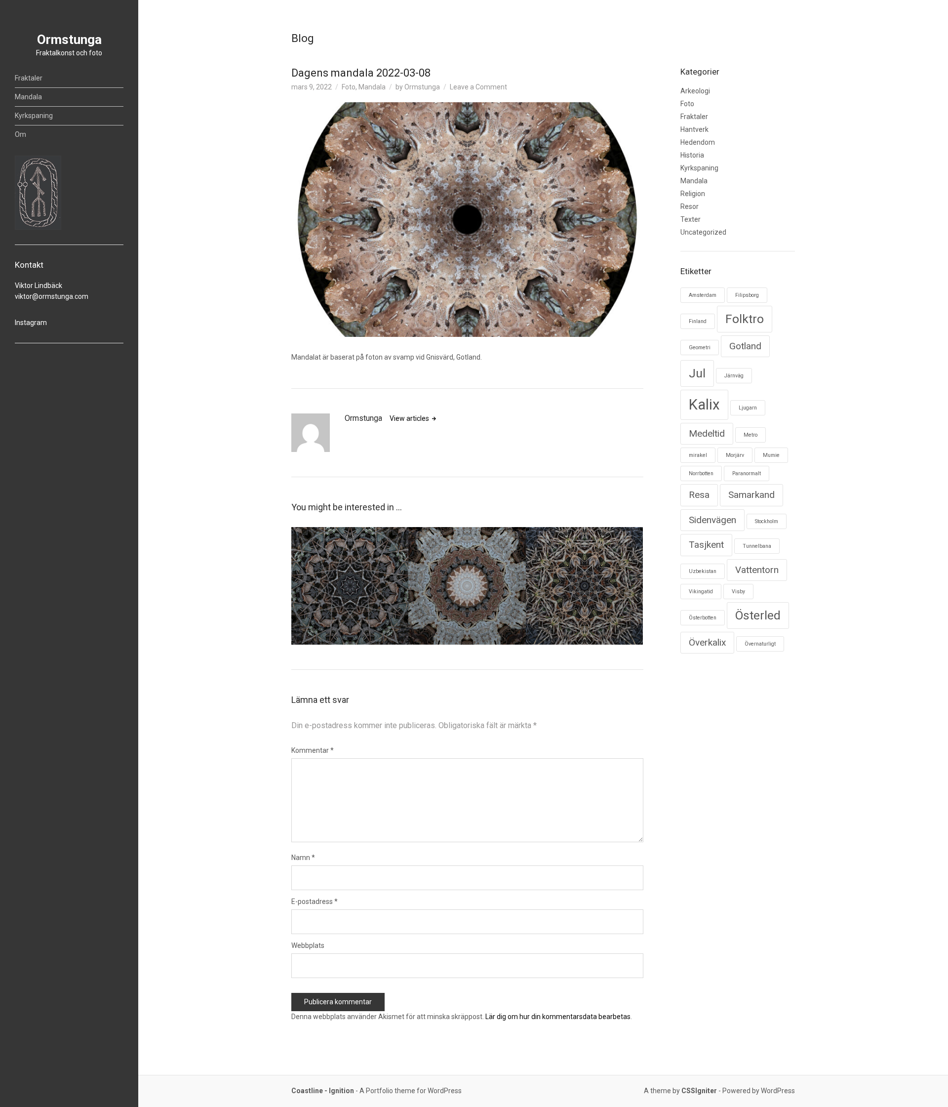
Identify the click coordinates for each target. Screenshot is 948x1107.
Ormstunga (69, 39)
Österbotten (702, 618)
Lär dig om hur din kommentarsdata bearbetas (558, 1017)
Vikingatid (701, 591)
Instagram (31, 323)
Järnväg (734, 375)
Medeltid (707, 433)
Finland (698, 321)
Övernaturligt (760, 644)
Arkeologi (695, 91)
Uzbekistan (702, 571)
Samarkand (751, 494)
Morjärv (735, 455)
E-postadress (314, 901)
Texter (690, 219)
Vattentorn (757, 569)
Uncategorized (703, 232)
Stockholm (766, 521)
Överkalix (707, 642)
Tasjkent (706, 544)
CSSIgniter (699, 1091)
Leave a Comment (478, 87)
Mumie (771, 455)
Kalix (704, 404)
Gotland (745, 346)
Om (20, 134)
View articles (410, 418)
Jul (697, 373)
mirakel (698, 455)
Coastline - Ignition (322, 1091)
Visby (738, 591)
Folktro (744, 319)
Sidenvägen (712, 520)
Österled (758, 615)
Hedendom (697, 142)
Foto (349, 87)
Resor (689, 206)
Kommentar (312, 750)
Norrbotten (701, 473)
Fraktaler (28, 78)
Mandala (28, 97)
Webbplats (307, 945)
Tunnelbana (757, 546)
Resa (699, 494)
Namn (303, 857)
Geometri (700, 347)
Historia (692, 155)
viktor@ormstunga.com (51, 296)
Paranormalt (746, 473)
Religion (692, 194)
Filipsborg (747, 295)
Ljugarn (748, 408)
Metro (750, 435)
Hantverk (694, 129)
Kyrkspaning (34, 116)
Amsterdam (702, 295)
